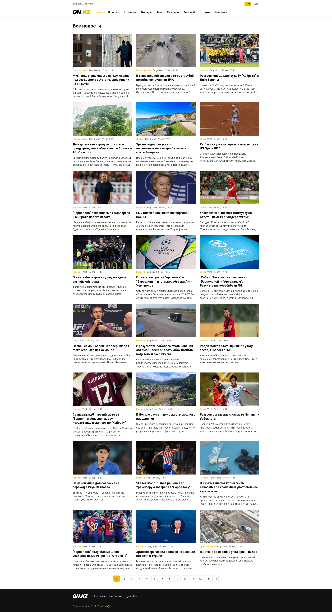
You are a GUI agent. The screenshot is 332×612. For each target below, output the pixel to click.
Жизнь (160, 12)
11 (192, 578)
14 (215, 578)
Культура (147, 12)
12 (200, 578)
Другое (206, 12)
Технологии (130, 12)
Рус (248, 3)
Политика (114, 12)
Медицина (173, 12)
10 (185, 578)
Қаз (256, 3)
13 (207, 578)
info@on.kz (109, 606)
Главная (100, 12)
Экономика (221, 12)
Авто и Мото (191, 12)
